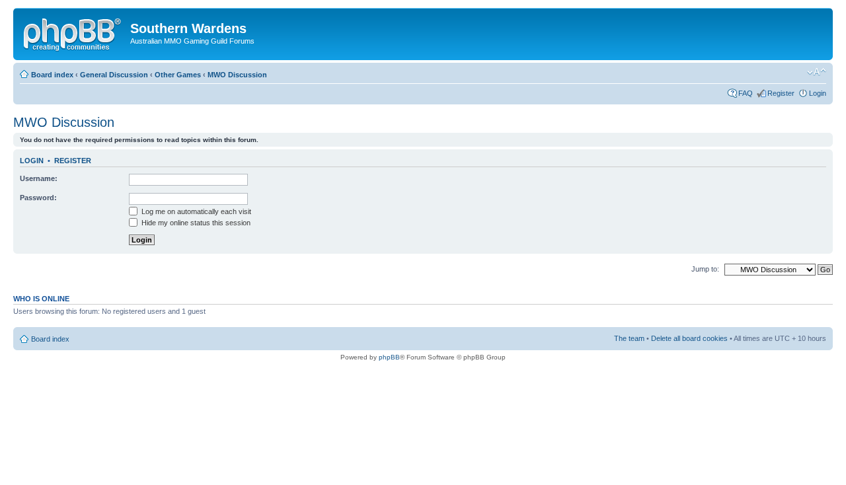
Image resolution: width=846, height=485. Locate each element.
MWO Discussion (237, 75)
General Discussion (114, 75)
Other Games (178, 75)
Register (780, 93)
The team (629, 338)
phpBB (389, 357)
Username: (39, 178)
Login (817, 93)
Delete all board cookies (689, 338)
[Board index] (73, 32)
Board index (52, 75)
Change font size (816, 72)
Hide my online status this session (194, 223)
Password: (38, 198)
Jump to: (705, 269)
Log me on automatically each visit (195, 211)
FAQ (745, 93)
